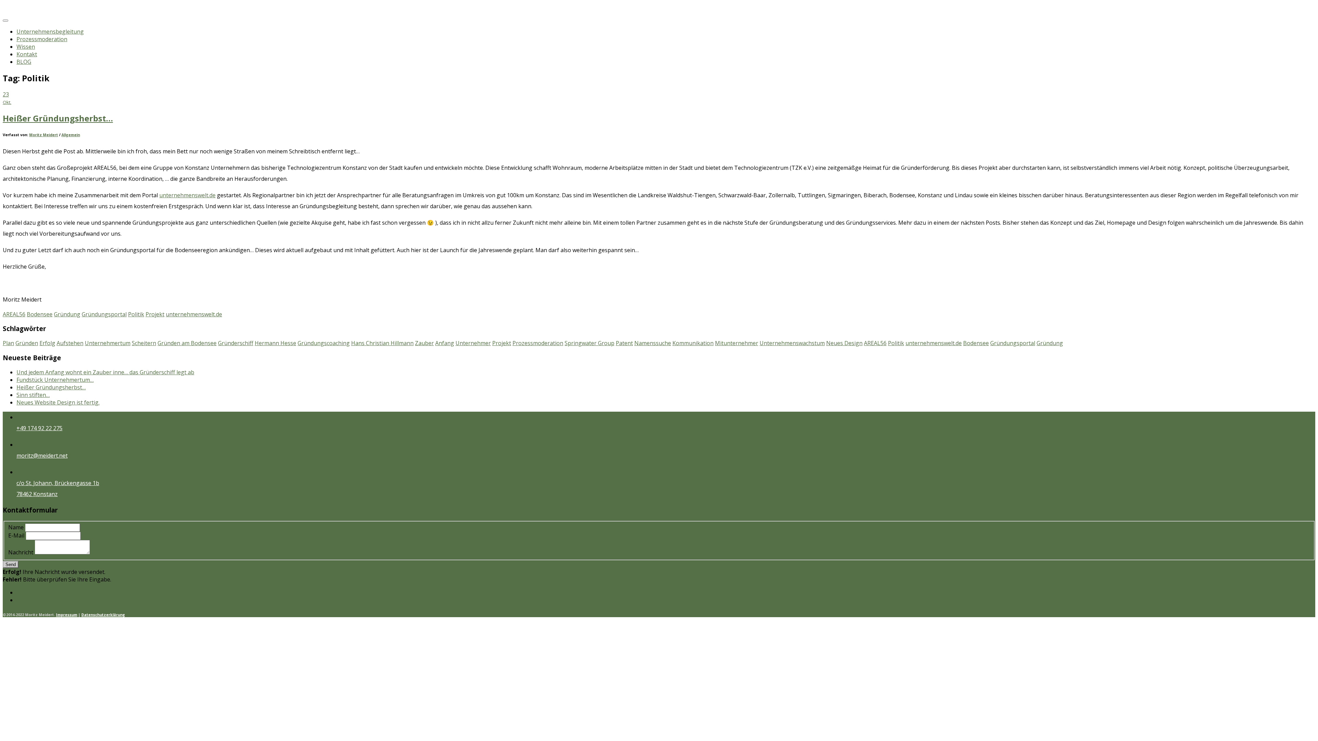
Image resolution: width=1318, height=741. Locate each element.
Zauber (424, 343)
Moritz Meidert (43, 134)
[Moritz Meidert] (31, 11)
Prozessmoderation (41, 39)
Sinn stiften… (33, 395)
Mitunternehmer (736, 343)
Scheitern (144, 343)
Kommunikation (693, 343)
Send (10, 564)
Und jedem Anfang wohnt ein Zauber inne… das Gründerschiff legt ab (105, 372)
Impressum (66, 614)
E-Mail (17, 535)
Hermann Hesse (275, 343)
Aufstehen (70, 343)
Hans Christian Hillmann (382, 343)
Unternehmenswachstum (792, 343)
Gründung (67, 314)
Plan (8, 343)
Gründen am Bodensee (187, 343)
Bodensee (40, 314)
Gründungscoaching (324, 343)
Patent (624, 343)
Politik (136, 314)
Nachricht (20, 552)
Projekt (155, 314)
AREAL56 (14, 314)
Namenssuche (652, 343)
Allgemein (70, 134)
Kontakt (26, 54)
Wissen (25, 46)
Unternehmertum (107, 343)
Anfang (444, 343)
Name (16, 527)
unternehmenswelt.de (187, 195)
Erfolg (47, 343)
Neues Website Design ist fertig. (58, 402)
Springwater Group (589, 343)
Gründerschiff (235, 343)
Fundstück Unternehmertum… (55, 380)
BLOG (23, 62)
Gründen (26, 343)
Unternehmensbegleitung (50, 31)
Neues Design (844, 343)
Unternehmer (473, 343)
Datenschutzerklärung (103, 614)
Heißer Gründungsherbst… (58, 118)
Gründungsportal (104, 314)
